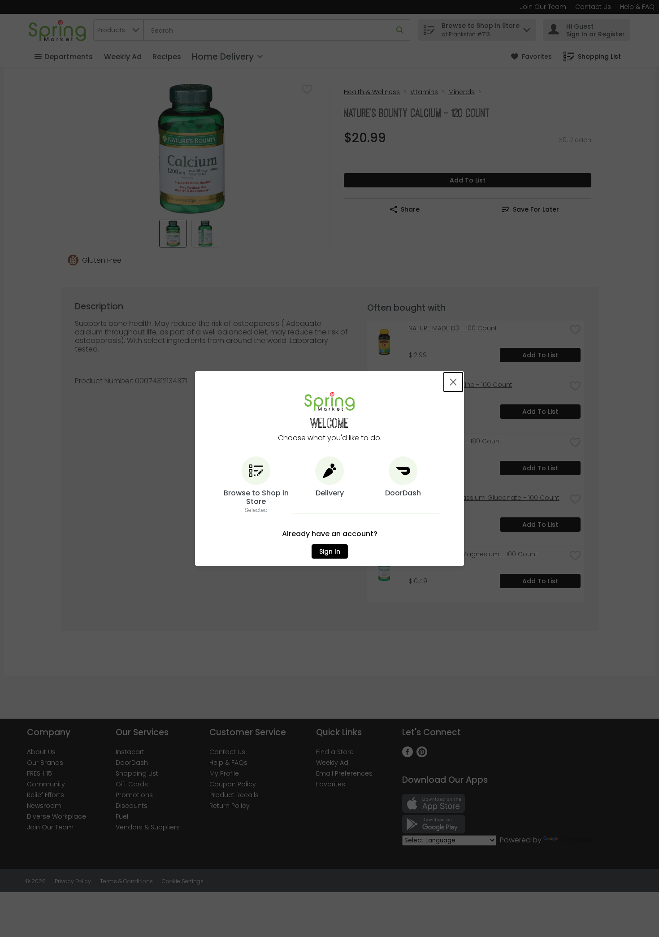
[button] (256, 485)
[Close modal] (453, 382)
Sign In (329, 551)
